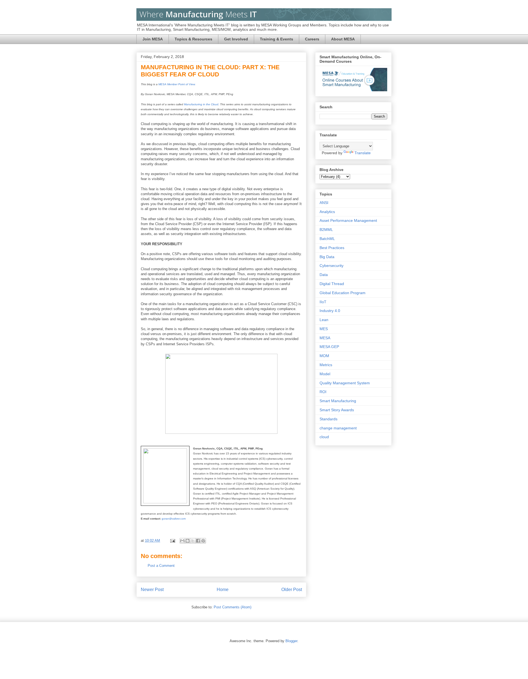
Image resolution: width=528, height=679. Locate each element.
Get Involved (236, 39)
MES (324, 329)
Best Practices (332, 247)
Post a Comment (161, 566)
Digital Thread (332, 283)
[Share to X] (193, 540)
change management (338, 428)
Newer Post (152, 589)
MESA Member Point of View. (177, 84)
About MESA (343, 39)
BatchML (327, 238)
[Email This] (182, 540)
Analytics (327, 211)
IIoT (323, 302)
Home (223, 589)
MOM (324, 356)
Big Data (327, 257)
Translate (362, 153)
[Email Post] (172, 541)
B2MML (326, 229)
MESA (325, 338)
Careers (312, 39)
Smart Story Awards (337, 410)
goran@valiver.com (174, 518)
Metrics (326, 365)
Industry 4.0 (330, 310)
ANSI (324, 202)
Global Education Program (342, 293)
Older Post (291, 589)
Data (324, 274)
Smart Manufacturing (338, 401)
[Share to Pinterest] (203, 540)
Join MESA (152, 39)
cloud (324, 437)
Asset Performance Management (348, 220)
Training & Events (276, 39)
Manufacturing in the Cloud (201, 104)
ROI (323, 392)
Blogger (291, 641)
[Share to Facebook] (198, 540)
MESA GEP (329, 346)
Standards (328, 419)
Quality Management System (345, 383)
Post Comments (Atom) (232, 607)
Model (325, 374)
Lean (324, 320)
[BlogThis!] (187, 540)
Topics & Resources (193, 39)
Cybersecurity (331, 265)
